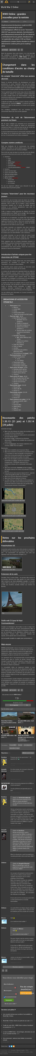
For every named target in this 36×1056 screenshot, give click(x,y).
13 (14, 1027)
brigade (26, 353)
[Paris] (12, 602)
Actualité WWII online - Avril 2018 (26, 721)
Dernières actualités (7, 1010)
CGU (27, 1050)
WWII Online (23, 57)
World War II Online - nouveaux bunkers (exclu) (8, 722)
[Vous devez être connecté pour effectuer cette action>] (27, 705)
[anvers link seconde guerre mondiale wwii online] (13, 493)
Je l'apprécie (14, 705)
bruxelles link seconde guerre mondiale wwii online (14, 516)
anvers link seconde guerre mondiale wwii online (13, 500)
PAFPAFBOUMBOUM (7, 783)
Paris (3, 613)
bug (13, 438)
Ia (19, 406)
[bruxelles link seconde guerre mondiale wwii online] (14, 509)
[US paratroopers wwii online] (12, 562)
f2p (24, 213)
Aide (31, 1052)
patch (29, 286)
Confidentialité (3, 1052)
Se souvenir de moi (10, 997)
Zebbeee (6, 21)
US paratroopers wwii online (8, 569)
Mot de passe (8, 990)
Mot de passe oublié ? (10, 1004)
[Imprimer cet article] (18, 49)
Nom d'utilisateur (9, 984)
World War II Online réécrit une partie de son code (16, 1021)
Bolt (18, 337)
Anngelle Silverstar (4, 770)
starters (4, 148)
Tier (2, 273)
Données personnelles (13, 1052)
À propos (13, 1050)
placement (13, 444)
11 (25, 21)
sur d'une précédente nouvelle (19, 581)
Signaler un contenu (24, 1052)
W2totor (3, 918)
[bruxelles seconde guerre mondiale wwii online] (13, 524)
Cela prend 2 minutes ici (24, 58)
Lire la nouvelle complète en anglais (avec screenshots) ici (17, 638)
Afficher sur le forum (28, 753)
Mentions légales (21, 1050)
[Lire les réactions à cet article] (21, 49)
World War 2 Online (9, 7)
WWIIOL (18, 103)
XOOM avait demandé (7, 648)
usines (15, 460)
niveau (30, 467)
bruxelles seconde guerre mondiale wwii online (13, 531)
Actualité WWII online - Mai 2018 (9, 736)
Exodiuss (4, 757)
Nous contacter (4, 1053)
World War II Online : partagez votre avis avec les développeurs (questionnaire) (26, 738)
